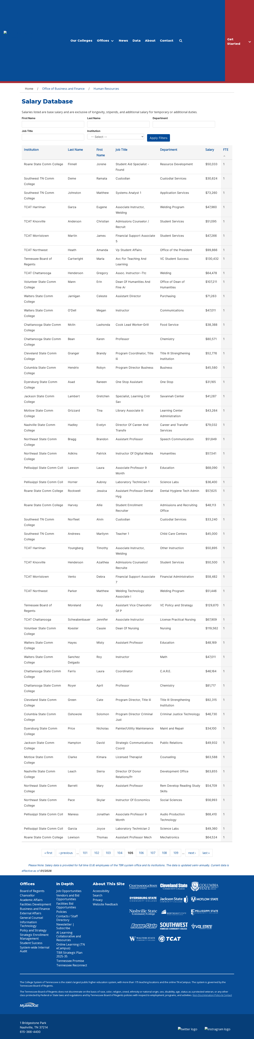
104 (119, 853)
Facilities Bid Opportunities (66, 905)
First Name (28, 118)
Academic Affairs (31, 900)
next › (192, 853)
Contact (166, 40)
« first (48, 853)
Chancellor (27, 895)
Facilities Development (35, 904)
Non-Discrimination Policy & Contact (212, 995)
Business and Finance (35, 909)
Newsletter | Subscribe (65, 926)
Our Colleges (81, 40)
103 (108, 853)
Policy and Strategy (33, 930)
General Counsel (31, 918)
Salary (209, 150)
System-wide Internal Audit (34, 949)
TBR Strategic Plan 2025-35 (69, 954)
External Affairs (30, 913)
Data (137, 40)
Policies (61, 912)
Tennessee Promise (70, 961)
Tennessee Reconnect (71, 965)
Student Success (31, 943)
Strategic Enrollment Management (34, 937)
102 (96, 853)
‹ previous (66, 853)
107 (152, 853)
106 (141, 853)
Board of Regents (32, 891)
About (150, 40)
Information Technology (28, 924)
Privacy (98, 900)
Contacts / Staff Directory (67, 918)
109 (175, 853)
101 (85, 853)
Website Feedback (105, 904)
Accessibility (101, 891)
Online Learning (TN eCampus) (70, 946)
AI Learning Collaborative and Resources (68, 936)
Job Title (27, 130)
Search (97, 895)
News (123, 40)
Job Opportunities (68, 891)
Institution (93, 130)
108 (164, 853)
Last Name (93, 118)
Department (160, 118)
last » (206, 853)
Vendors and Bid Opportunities (67, 897)
